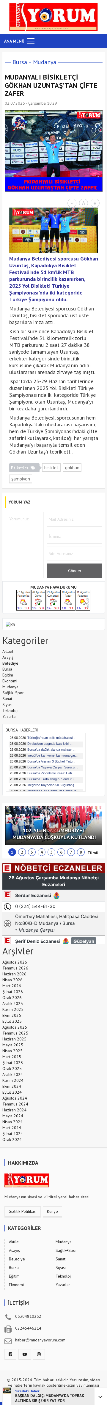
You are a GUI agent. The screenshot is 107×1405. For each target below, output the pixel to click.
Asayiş (7, 657)
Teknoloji (10, 710)
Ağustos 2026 (14, 962)
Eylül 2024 (12, 1092)
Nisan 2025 (12, 1050)
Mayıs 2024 (12, 1116)
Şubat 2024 (12, 1133)
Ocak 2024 (12, 1139)
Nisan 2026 (12, 979)
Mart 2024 (11, 1127)
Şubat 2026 (12, 991)
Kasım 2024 (12, 1080)
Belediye (10, 663)
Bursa (19, 62)
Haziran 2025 (14, 1039)
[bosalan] (10, 624)
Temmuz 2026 (15, 968)
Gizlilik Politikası (23, 1211)
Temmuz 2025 (15, 1033)
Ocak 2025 (12, 1068)
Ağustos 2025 (14, 1027)
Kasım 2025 (12, 1009)
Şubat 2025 (12, 1062)
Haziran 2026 (14, 974)
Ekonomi (9, 681)
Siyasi (7, 704)
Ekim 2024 (11, 1086)
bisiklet (51, 467)
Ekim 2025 (11, 1015)
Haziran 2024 (14, 1110)
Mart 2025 (11, 1056)
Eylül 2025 (12, 1021)
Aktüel (7, 651)
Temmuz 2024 (15, 1104)
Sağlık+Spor (13, 692)
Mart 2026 (11, 985)
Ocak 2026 (12, 997)
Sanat (7, 698)
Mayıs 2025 (12, 1045)
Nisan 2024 (12, 1121)
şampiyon (20, 479)
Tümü (92, 852)
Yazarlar (9, 716)
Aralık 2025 (12, 1003)
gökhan (72, 467)
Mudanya (44, 62)
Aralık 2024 (12, 1074)
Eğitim (7, 675)
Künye (52, 1211)
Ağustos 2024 (14, 1098)
